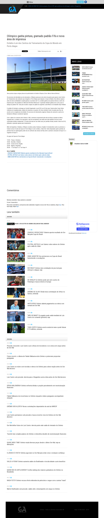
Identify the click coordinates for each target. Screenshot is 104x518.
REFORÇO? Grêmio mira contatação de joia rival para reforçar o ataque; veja (48, 6)
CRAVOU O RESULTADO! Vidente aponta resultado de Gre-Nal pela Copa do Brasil (30, 153)
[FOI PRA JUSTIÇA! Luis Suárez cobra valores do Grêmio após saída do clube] (16, 245)
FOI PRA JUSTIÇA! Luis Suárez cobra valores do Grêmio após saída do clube (29, 155)
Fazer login (80, 2)
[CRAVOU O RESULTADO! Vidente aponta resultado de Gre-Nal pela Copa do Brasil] (16, 233)
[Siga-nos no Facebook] (85, 2)
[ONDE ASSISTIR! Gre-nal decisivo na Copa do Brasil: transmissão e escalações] (16, 257)
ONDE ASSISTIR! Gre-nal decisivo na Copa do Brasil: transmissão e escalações (29, 157)
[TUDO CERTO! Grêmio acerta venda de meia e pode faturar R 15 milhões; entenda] (16, 328)
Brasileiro (71, 139)
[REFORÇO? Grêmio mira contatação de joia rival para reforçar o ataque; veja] (16, 269)
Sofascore (84, 233)
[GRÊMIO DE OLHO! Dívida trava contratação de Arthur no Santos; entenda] (16, 293)
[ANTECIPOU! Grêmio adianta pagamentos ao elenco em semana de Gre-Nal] (16, 304)
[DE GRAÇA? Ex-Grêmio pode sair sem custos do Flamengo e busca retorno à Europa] (16, 281)
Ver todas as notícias (89, 133)
